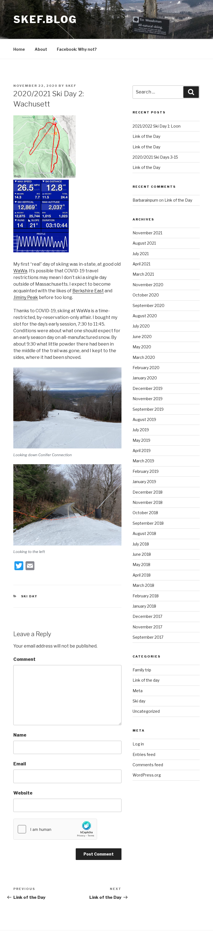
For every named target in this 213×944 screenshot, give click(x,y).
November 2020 (148, 284)
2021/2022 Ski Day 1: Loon (157, 126)
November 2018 (148, 502)
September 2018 (148, 523)
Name (19, 735)
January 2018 (144, 606)
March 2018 (143, 585)
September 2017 (148, 637)
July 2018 (141, 544)
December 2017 (147, 616)
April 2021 (141, 264)
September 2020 (148, 305)
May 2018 (141, 564)
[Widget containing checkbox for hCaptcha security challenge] (55, 829)
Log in (138, 744)
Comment (24, 659)
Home (19, 49)
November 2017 (147, 627)
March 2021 (143, 274)
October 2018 (145, 512)
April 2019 (142, 450)
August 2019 (144, 419)
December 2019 (148, 388)
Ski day (29, 596)
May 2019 (141, 440)
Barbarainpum (145, 200)
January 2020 (145, 377)
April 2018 (142, 575)
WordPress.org (147, 775)
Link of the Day (146, 136)
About (41, 49)
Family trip (142, 670)
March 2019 (143, 460)
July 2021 (141, 253)
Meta (138, 690)
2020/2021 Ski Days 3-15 (155, 157)
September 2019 (148, 409)
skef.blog (45, 19)
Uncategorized (146, 711)
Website (22, 793)
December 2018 (148, 492)
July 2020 (141, 326)
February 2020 (146, 367)
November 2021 (147, 232)
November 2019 (148, 398)
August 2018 (144, 533)
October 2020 (146, 295)
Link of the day (146, 680)
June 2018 (142, 554)
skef (71, 86)
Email (19, 764)
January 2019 (144, 481)
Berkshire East (88, 290)
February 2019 (146, 471)
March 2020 (144, 357)
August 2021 (144, 243)
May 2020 (142, 346)
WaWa (20, 270)
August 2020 (145, 315)
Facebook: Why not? (77, 49)
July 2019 (141, 429)
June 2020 (142, 336)
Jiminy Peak (25, 297)
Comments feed (148, 764)
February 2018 (146, 595)
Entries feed (144, 754)
